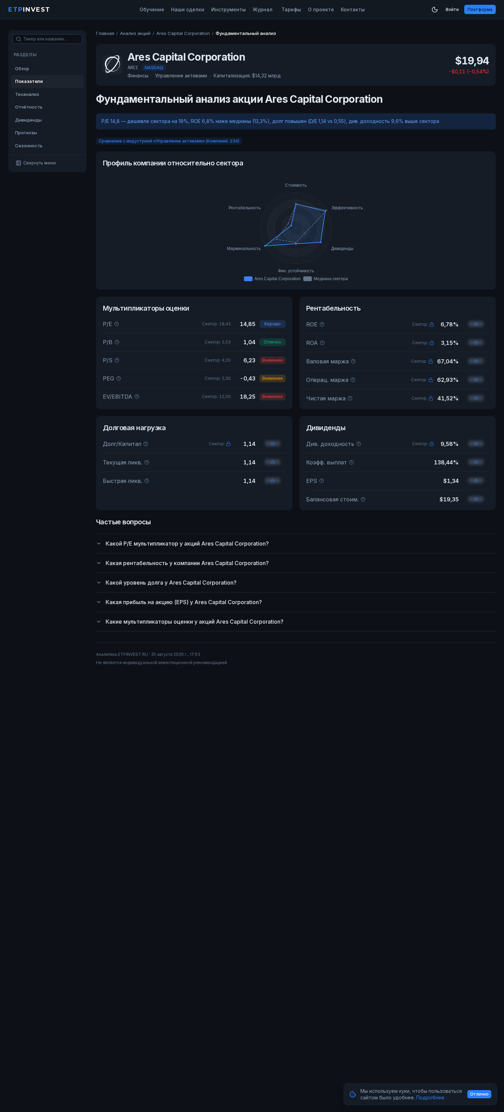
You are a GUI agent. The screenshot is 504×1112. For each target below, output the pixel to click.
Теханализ (27, 94)
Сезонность (29, 145)
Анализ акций (135, 33)
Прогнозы (26, 132)
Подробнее (430, 1097)
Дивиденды (28, 120)
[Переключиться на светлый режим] (434, 9)
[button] (431, 324)
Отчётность (29, 107)
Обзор (22, 68)
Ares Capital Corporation (183, 33)
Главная (105, 33)
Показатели (29, 81)
